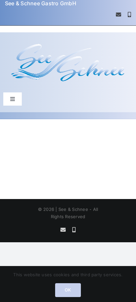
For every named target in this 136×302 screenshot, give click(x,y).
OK (68, 289)
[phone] (129, 14)
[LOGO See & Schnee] (68, 45)
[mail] (118, 14)
